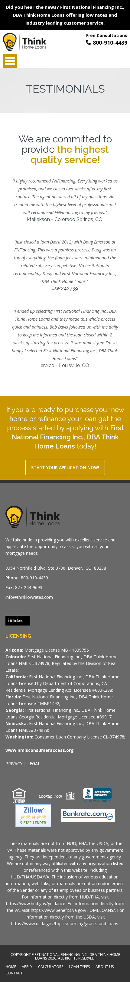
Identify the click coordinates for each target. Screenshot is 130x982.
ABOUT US (105, 967)
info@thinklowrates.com (29, 597)
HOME (10, 967)
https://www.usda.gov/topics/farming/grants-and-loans (64, 923)
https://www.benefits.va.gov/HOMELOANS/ (73, 910)
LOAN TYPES (79, 967)
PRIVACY (13, 763)
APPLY (27, 967)
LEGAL (33, 763)
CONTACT (14, 973)
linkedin (19, 620)
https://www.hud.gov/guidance (35, 903)
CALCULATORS (50, 967)
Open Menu (10, 61)
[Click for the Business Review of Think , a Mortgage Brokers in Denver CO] (97, 795)
